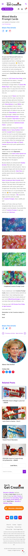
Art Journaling (14, 498)
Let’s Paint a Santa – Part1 (11, 421)
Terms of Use (6, 539)
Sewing (8, 499)
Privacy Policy (21, 537)
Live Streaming (6, 24)
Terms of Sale (12, 539)
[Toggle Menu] (2, 4)
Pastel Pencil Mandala (10, 440)
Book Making (15, 499)
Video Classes (17, 496)
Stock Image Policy (21, 539)
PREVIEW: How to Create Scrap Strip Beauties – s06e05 (13, 459)
